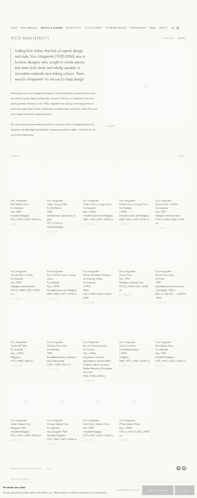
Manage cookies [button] (20, 479)
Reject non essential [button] (157, 490)
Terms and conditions (26, 468)
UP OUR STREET (93, 28)
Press (152, 28)
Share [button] (111, 126)
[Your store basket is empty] (177, 28)
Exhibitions (73, 28)
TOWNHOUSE (138, 28)
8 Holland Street (21, 14)
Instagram (178, 468)
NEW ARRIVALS (29, 28)
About (163, 28)
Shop (14, 28)
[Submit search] (173, 27)
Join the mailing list (184, 468)
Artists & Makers (52, 28)
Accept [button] (184, 490)
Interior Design (116, 28)
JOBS (49, 468)
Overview (168, 38)
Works (182, 38)
